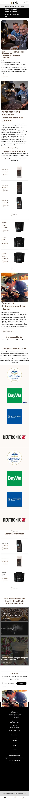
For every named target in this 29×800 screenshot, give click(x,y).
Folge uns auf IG (15, 730)
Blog (14, 745)
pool (25, 793)
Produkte (14, 738)
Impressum (14, 763)
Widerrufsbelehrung (14, 755)
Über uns (14, 740)
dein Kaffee (15, 214)
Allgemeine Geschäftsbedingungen (14, 758)
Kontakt (14, 743)
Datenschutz (14, 753)
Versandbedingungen (14, 760)
